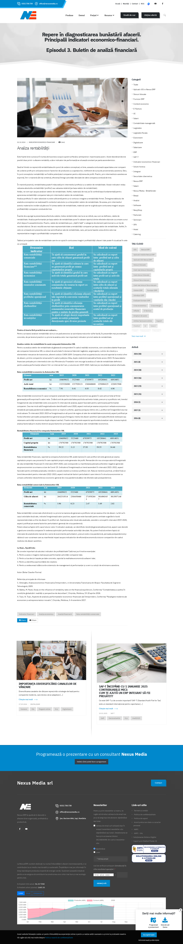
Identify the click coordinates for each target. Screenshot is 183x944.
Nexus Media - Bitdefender (144, 191)
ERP (135, 152)
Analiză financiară (65, 614)
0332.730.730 (27, 3)
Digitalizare (138, 142)
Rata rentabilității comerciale (87, 614)
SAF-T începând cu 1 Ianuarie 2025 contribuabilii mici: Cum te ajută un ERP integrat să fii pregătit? (124, 691)
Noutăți (126, 4)
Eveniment (138, 138)
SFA (135, 224)
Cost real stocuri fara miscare (145, 285)
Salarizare (137, 147)
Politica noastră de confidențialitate (59, 937)
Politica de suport (141, 818)
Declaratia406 (114, 718)
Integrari (137, 171)
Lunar (21, 893)
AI (134, 113)
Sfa (33, 709)
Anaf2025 (136, 718)
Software (137, 205)
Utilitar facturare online (143, 321)
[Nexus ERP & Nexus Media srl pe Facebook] (162, 3)
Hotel (135, 229)
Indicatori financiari (26, 614)
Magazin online (44, 709)
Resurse (108, 15)
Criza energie (156, 306)
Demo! (82, 15)
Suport (159, 321)
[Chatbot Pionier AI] (148, 3)
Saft (102, 718)
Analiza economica (46, 614)
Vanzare (24, 709)
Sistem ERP (138, 290)
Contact (135, 4)
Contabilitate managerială (144, 123)
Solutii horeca (139, 166)
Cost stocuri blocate (141, 275)
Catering (137, 234)
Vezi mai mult (138, 336)
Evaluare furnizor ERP (142, 300)
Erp (56, 709)
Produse (69, 15)
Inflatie (136, 311)
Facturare (137, 215)
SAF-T (136, 157)
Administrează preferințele (148, 940)
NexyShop (137, 210)
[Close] (180, 910)
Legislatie (137, 128)
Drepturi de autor (140, 316)
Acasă (117, 4)
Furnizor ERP (138, 99)
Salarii (136, 118)
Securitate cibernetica (142, 176)
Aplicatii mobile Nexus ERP (144, 255)
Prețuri (93, 15)
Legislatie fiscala (140, 133)
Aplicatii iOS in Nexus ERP (144, 89)
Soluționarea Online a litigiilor (144, 837)
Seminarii (137, 220)
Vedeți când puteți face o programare (91, 762)
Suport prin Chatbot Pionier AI (145, 841)
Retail (135, 195)
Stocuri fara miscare (141, 280)
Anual (28, 893)
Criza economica (140, 306)
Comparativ (37, 893)
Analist (136, 200)
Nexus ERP (138, 181)
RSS (142, 4)
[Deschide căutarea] (164, 15)
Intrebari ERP (139, 295)
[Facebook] (19, 828)
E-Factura (137, 109)
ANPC (136, 829)
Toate (135, 84)
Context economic (141, 104)
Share (23, 620)
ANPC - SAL (138, 833)
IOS (135, 249)
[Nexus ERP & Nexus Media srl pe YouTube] (155, 3)
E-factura (147, 311)
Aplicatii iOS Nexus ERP (143, 260)
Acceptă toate (148, 935)
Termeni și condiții (141, 811)
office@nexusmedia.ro (48, 3)
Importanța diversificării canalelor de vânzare (47, 685)
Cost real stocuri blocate (143, 270)
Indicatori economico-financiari (146, 162)
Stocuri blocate (139, 94)
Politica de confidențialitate (145, 814)
